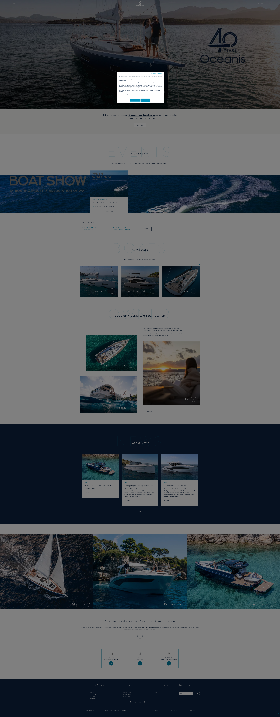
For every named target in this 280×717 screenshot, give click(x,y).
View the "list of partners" (123, 96)
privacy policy (141, 94)
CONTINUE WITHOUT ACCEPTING (157, 73)
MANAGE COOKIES (135, 100)
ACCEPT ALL (145, 100)
